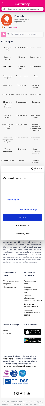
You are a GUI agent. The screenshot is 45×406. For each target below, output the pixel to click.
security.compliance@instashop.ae (19, 366)
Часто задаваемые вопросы (11, 282)
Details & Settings (28, 209)
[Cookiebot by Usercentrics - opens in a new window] (31, 169)
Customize (21, 225)
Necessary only (23, 233)
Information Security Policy (31, 305)
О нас (5, 330)
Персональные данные (30, 282)
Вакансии (7, 333)
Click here (8, 359)
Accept (22, 217)
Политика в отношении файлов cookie (32, 312)
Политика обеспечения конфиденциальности (33, 298)
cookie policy (12, 200)
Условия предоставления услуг (30, 289)
